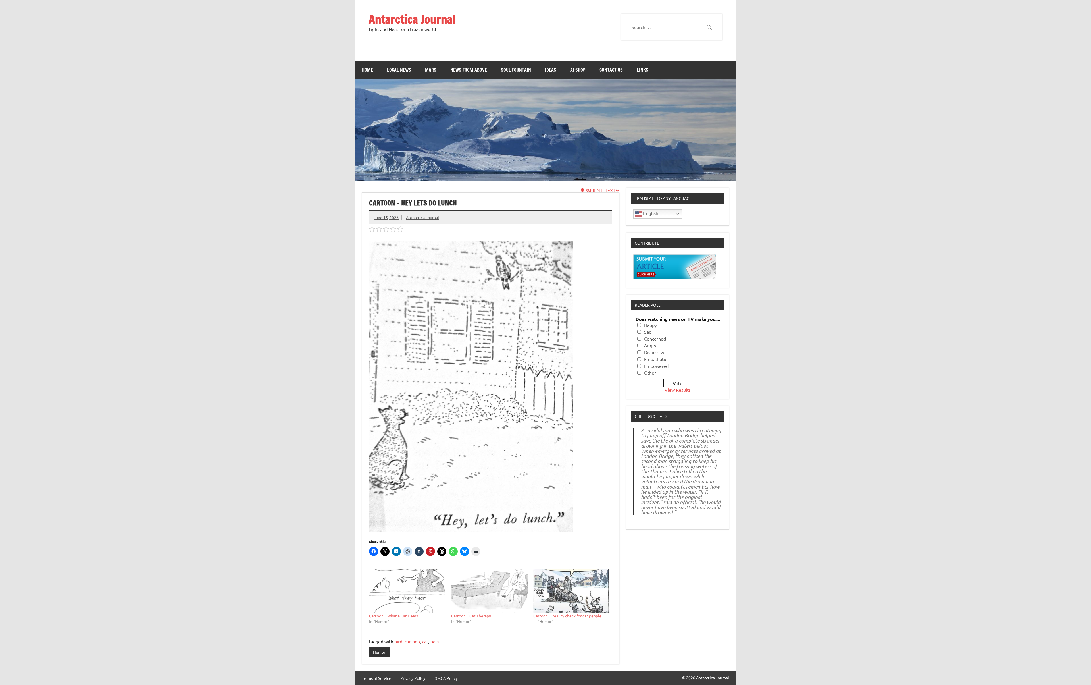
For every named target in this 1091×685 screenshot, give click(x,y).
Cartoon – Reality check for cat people (567, 615)
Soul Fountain (516, 70)
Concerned (655, 338)
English (650, 213)
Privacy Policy (412, 678)
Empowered (656, 366)
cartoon (412, 641)
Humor (379, 652)
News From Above (468, 70)
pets (434, 641)
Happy (650, 325)
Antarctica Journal (412, 19)
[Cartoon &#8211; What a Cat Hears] (407, 591)
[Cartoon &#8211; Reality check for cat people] (571, 591)
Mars (430, 70)
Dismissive (654, 352)
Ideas (550, 70)
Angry (650, 345)
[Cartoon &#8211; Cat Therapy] (489, 591)
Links (642, 70)
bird (398, 641)
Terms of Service (376, 678)
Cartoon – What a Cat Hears (393, 615)
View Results (678, 390)
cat (425, 641)
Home (367, 70)
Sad (647, 332)
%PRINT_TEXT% (602, 190)
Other (650, 372)
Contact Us (611, 70)
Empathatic (655, 359)
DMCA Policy (446, 678)
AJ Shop (578, 70)
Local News (399, 70)
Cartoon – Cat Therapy (471, 615)
